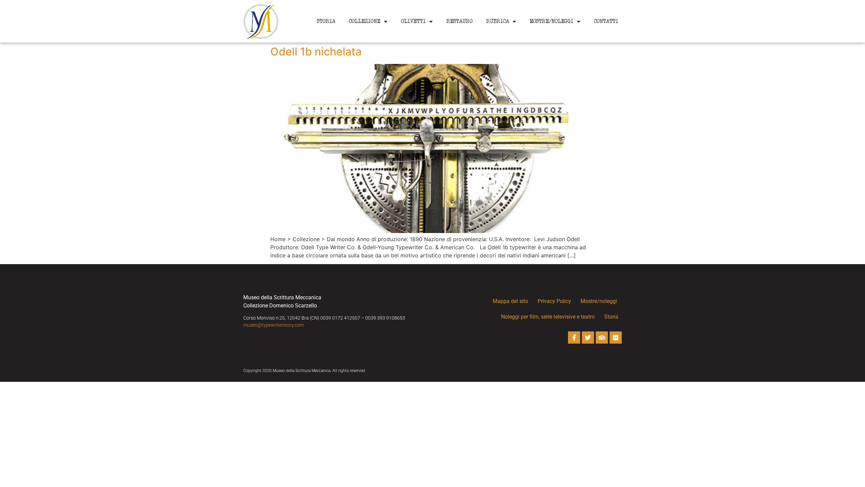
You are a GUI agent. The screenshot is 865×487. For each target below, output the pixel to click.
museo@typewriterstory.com (273, 325)
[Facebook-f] (574, 337)
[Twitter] (588, 337)
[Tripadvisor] (602, 337)
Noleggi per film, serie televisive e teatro (548, 317)
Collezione (364, 21)
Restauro (459, 21)
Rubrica (497, 21)
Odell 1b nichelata (316, 51)
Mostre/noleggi (551, 21)
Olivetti (413, 21)
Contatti (606, 21)
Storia (326, 21)
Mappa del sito (510, 301)
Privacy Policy (554, 301)
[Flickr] (616, 337)
